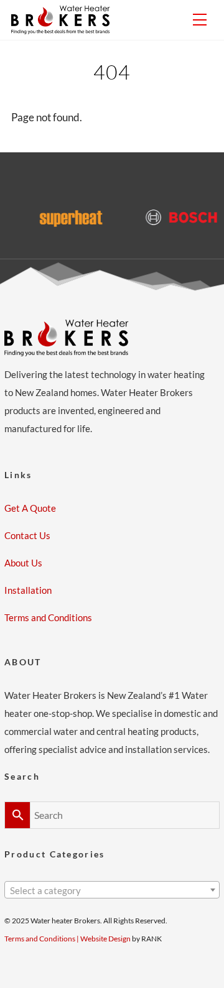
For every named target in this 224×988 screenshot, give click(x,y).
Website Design (105, 938)
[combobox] (112, 889)
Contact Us (27, 535)
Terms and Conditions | (42, 938)
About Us (23, 562)
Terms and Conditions (48, 617)
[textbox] (112, 891)
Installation (28, 590)
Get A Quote (30, 508)
